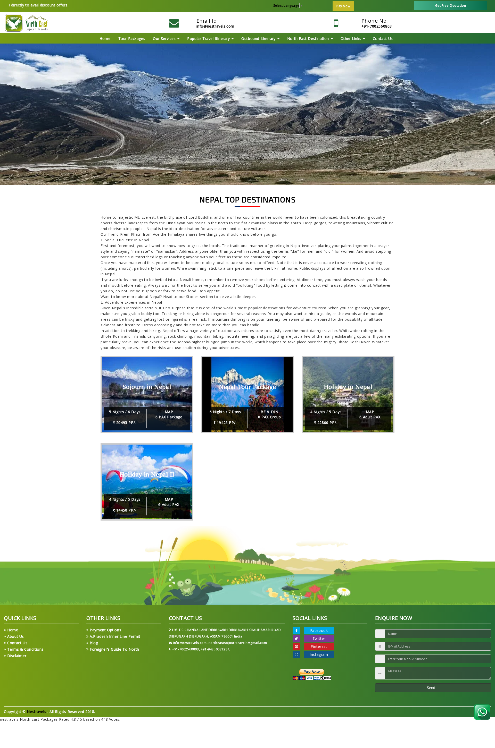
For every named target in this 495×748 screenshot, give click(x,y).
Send (431, 687)
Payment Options (105, 629)
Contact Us (383, 38)
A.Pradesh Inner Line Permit (114, 636)
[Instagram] (296, 654)
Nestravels (37, 711)
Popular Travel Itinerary (209, 38)
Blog (93, 642)
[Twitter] (296, 638)
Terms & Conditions (25, 649)
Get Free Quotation (450, 5)
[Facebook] (296, 630)
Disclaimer (16, 655)
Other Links (351, 38)
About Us (15, 636)
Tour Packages (131, 38)
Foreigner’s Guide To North (114, 649)
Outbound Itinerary (259, 38)
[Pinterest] (296, 646)
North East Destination (308, 38)
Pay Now (343, 6)
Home (105, 38)
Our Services (165, 38)
